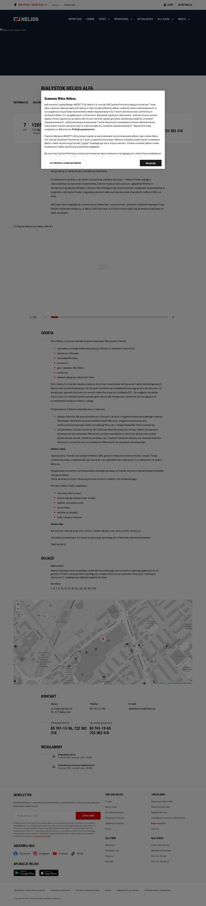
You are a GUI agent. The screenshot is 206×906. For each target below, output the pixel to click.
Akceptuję (151, 163)
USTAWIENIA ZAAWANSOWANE (65, 163)
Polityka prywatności (83, 129)
